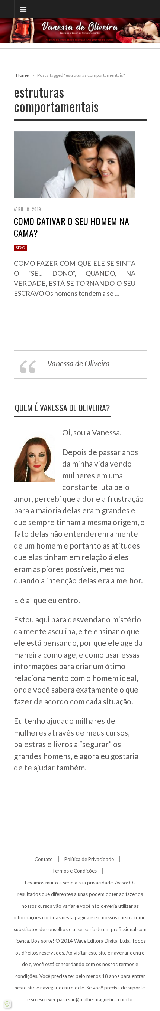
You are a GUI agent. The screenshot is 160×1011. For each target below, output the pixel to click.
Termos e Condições (74, 871)
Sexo (20, 247)
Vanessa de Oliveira (78, 363)
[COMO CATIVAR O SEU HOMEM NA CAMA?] (74, 163)
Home (22, 75)
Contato (44, 859)
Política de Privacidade (89, 859)
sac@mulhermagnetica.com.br (100, 999)
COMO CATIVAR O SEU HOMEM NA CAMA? (71, 226)
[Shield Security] (7, 1004)
